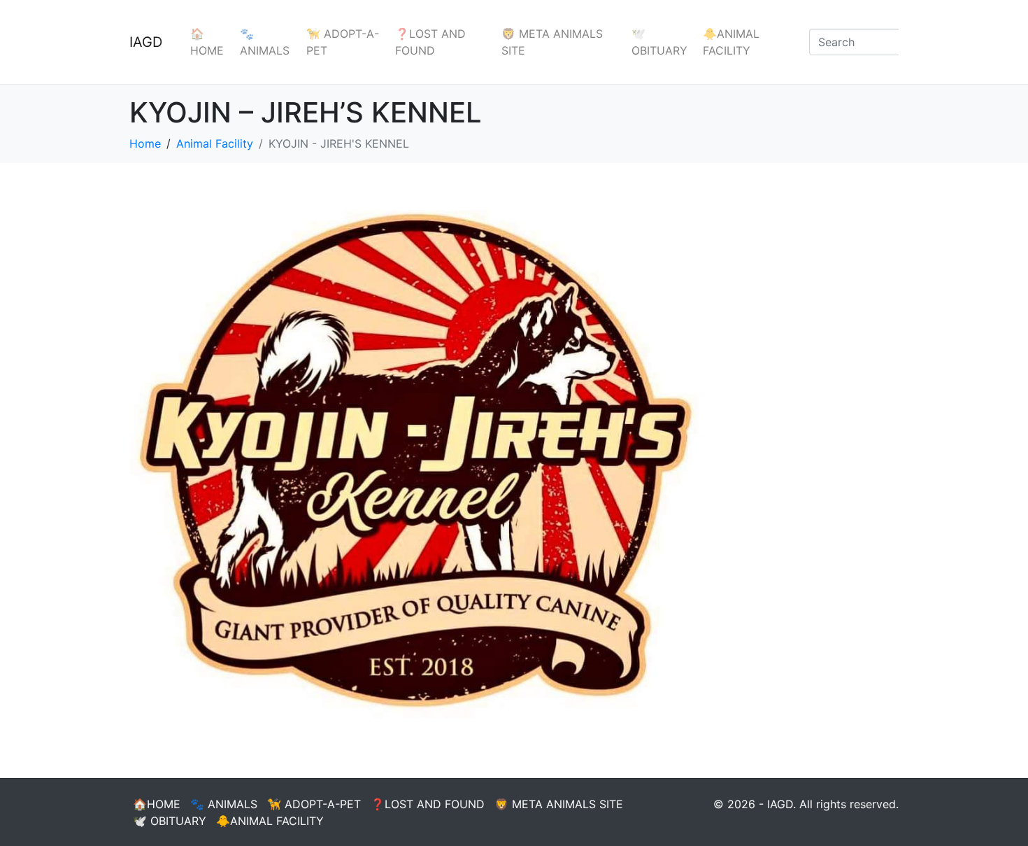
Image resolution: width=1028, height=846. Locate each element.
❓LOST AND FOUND (430, 42)
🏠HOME (207, 42)
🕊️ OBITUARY (659, 42)
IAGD (145, 42)
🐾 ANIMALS (265, 42)
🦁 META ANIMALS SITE (552, 42)
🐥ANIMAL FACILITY (731, 42)
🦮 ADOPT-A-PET (342, 42)
